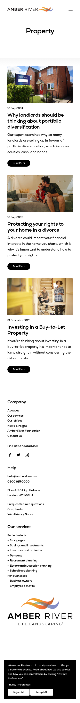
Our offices (14, 420)
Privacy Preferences (19, 685)
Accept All (41, 692)
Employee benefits (22, 586)
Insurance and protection (26, 550)
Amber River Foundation (23, 430)
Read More (19, 163)
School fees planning (23, 570)
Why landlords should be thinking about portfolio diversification (35, 121)
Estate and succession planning (31, 565)
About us (13, 410)
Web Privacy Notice (20, 514)
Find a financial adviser (22, 446)
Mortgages (17, 540)
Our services (15, 415)
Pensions (16, 555)
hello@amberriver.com (22, 476)
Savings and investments (27, 545)
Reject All (18, 692)
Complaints (15, 509)
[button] (40, 84)
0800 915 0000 (18, 481)
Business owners (21, 580)
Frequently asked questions (25, 504)
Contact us (14, 436)
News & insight (17, 426)
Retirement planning (24, 560)
